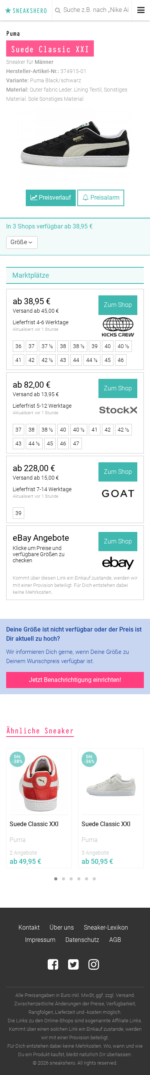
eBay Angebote (41, 538)
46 (121, 360)
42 (31, 360)
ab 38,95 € (31, 301)
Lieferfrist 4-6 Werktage (40, 322)
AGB (115, 939)
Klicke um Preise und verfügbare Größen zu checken (39, 554)
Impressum (40, 939)
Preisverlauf (54, 197)
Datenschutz (82, 939)
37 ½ (47, 346)
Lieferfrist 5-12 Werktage (42, 406)
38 (63, 346)
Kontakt (29, 927)
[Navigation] (141, 10)
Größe (19, 242)
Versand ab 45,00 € (36, 311)
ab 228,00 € (34, 468)
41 (18, 360)
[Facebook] (53, 967)
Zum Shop (118, 304)
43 (63, 360)
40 (108, 346)
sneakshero (28, 10)
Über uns (62, 927)
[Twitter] (74, 967)
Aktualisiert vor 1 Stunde (35, 329)
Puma (13, 33)
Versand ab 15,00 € (36, 478)
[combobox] (75, 10)
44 (76, 360)
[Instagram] (93, 967)
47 (76, 443)
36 (18, 346)
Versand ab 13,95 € (36, 394)
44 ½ (92, 360)
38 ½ (79, 346)
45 (108, 360)
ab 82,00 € (31, 385)
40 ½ (123, 346)
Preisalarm (104, 197)
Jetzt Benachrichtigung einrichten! (75, 679)
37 (31, 346)
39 (95, 346)
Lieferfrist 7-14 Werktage (42, 489)
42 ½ (47, 360)
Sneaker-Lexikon (106, 927)
